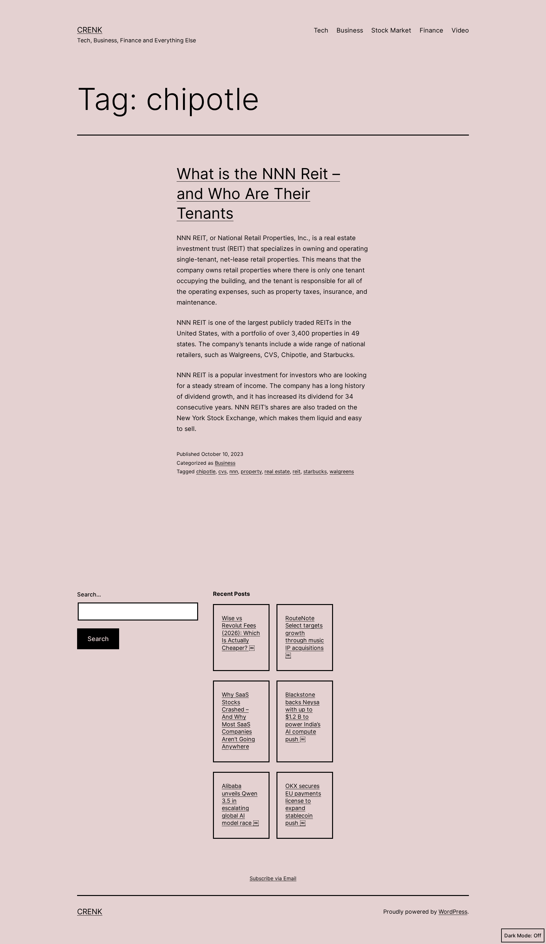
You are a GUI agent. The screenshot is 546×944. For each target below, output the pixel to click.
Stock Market (391, 30)
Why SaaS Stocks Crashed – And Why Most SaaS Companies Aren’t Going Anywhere (238, 720)
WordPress (453, 911)
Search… (89, 594)
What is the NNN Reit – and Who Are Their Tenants (258, 193)
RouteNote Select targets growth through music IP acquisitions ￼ (304, 636)
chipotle (205, 471)
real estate (277, 471)
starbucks (315, 471)
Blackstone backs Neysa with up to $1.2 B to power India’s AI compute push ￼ (302, 716)
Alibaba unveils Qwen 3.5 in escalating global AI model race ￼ (240, 804)
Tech (321, 30)
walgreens (342, 471)
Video (460, 30)
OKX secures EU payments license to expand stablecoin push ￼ (303, 804)
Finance (431, 30)
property (251, 471)
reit (296, 471)
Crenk (89, 29)
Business (350, 30)
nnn (233, 471)
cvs (222, 471)
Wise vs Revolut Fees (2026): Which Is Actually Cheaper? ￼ (241, 633)
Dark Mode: (518, 935)
